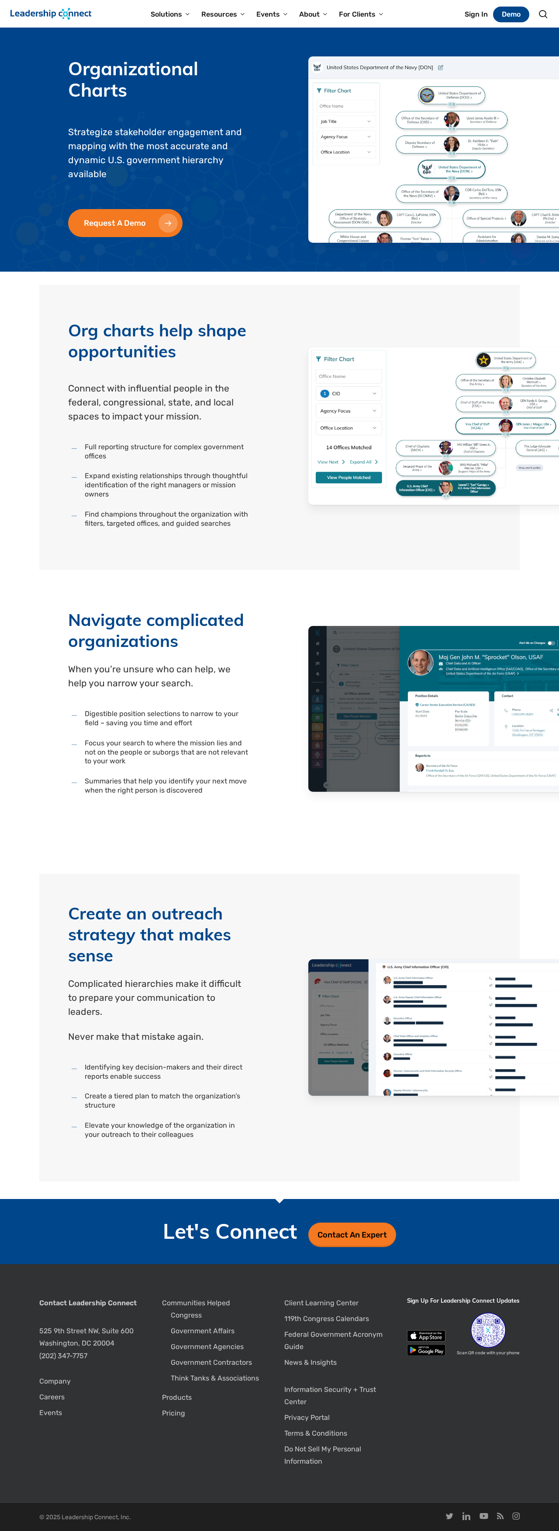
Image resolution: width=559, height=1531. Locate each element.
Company (55, 1381)
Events (50, 1413)
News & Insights (310, 1362)
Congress (186, 1315)
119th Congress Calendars (326, 1318)
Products (177, 1397)
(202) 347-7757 (63, 1356)
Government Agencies (207, 1346)
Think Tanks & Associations (215, 1378)
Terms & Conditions (315, 1433)
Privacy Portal (307, 1417)
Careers (52, 1397)
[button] (125, 223)
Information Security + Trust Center (330, 1395)
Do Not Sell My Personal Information (322, 1455)
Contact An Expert (352, 1235)
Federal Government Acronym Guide (333, 1340)
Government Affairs (203, 1331)
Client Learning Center (321, 1303)
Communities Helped (196, 1303)
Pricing (173, 1413)
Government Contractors (211, 1362)
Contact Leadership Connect (88, 1303)
